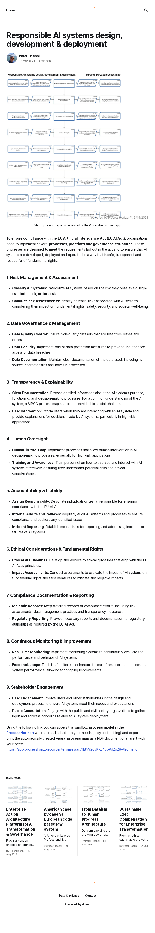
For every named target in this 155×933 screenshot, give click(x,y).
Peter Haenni (29, 56)
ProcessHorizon (20, 733)
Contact (90, 895)
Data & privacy (69, 895)
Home (10, 10)
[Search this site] (146, 10)
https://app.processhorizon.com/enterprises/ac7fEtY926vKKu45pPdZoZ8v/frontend (72, 749)
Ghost (86, 904)
